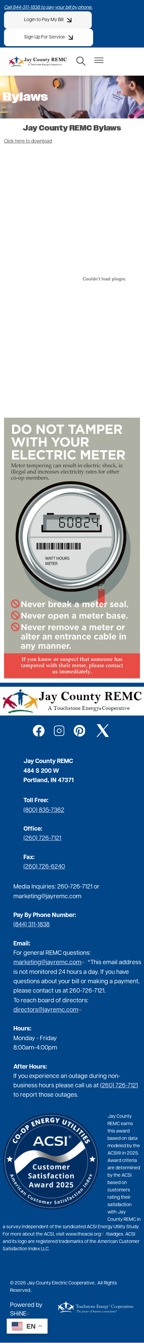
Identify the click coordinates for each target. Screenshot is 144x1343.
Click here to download (28, 141)
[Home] (38, 62)
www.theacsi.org (83, 1234)
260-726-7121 (74, 887)
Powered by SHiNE (26, 1310)
